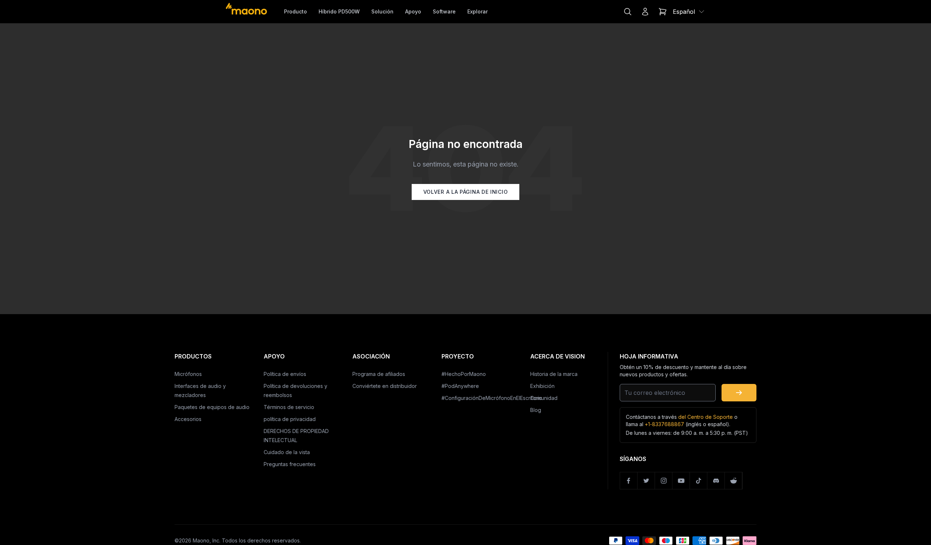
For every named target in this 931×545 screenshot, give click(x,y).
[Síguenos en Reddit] (733, 480)
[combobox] (689, 11)
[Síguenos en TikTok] (698, 480)
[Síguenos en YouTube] (681, 480)
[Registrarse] (739, 392)
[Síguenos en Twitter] (646, 480)
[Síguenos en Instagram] (663, 480)
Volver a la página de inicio (465, 192)
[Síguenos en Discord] (716, 480)
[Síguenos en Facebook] (629, 480)
